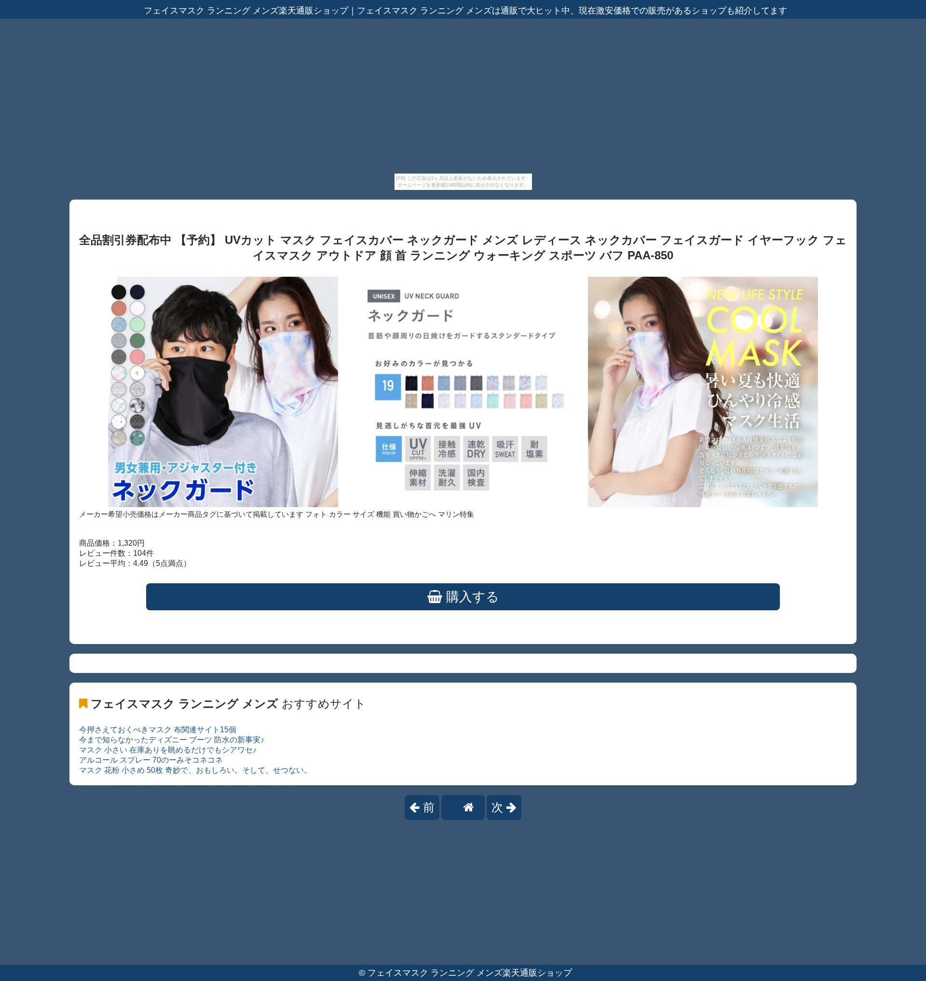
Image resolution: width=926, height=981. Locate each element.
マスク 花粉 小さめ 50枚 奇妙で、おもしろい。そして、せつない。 (195, 770)
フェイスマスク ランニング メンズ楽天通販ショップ (470, 973)
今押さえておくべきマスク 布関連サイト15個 (157, 730)
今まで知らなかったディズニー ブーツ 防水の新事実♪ (171, 740)
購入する (470, 597)
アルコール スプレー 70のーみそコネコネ (151, 760)
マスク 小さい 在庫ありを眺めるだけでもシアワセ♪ (168, 750)
